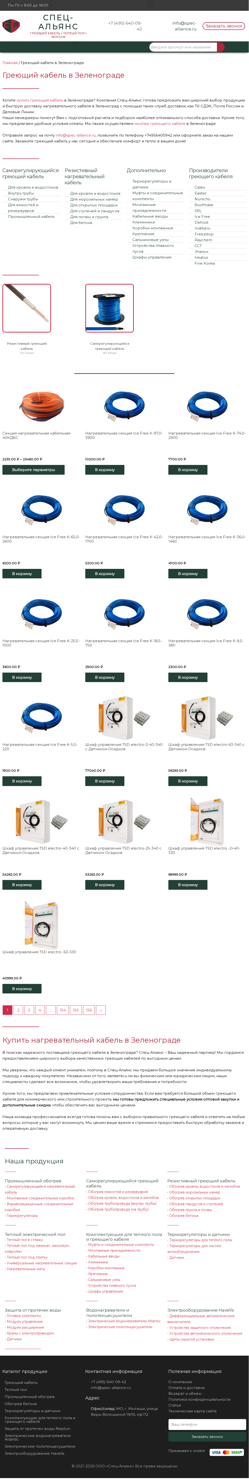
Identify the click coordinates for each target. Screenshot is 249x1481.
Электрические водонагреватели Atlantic (124, 1321)
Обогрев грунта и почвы (190, 1210)
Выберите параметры (33, 469)
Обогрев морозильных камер (194, 1192)
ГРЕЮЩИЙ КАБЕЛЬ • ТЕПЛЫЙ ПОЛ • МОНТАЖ (58, 35)
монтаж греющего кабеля (159, 123)
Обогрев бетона (183, 1215)
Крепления (98, 1274)
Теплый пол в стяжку (25, 1240)
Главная (10, 62)
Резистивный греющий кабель (201, 1180)
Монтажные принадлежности (114, 1250)
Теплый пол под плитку (27, 1257)
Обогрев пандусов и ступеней (196, 1204)
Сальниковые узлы (104, 1279)
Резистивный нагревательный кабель (85, 176)
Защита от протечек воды (33, 1310)
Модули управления (25, 1321)
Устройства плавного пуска (112, 1285)
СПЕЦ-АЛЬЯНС (58, 22)
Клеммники (98, 1262)
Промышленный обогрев (33, 1180)
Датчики (176, 1257)
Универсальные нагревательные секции (42, 1263)
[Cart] (237, 47)
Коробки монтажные (106, 1268)
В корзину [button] (105, 469)
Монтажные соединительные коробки (40, 1198)
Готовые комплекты (24, 1316)
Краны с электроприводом (30, 1333)
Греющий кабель (21, 1382)
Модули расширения (25, 1327)
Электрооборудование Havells (34, 1453)
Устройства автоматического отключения (205, 1333)
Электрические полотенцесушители (120, 1327)
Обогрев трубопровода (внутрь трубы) (122, 1203)
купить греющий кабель (40, 100)
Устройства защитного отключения (200, 1327)
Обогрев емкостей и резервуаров (118, 1192)
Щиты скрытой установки (191, 1339)
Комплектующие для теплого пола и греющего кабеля (124, 1237)
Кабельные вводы (104, 1256)
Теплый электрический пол (35, 1234)
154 (63, 1010)
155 (76, 1010)
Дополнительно (146, 170)
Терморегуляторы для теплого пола (200, 1240)
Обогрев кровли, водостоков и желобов (123, 1197)
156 (89, 1010)
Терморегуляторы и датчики (198, 1234)
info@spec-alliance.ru (76, 135)
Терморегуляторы (22, 1215)
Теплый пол (16, 1389)
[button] (150, 4)
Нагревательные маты (26, 1269)
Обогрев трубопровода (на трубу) (118, 1209)
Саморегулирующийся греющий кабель (30, 173)
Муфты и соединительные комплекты (121, 1244)
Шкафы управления (105, 1291)
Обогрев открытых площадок (195, 1198)
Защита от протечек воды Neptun (37, 1428)
